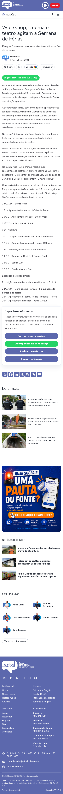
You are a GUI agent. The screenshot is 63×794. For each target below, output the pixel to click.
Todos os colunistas (15, 641)
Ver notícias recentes (31, 336)
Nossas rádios (9, 697)
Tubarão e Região (42, 701)
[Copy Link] (33, 374)
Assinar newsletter (31, 351)
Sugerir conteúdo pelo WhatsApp (21, 78)
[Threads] (27, 374)
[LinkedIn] (29, 678)
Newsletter (47, 67)
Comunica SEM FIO (53, 790)
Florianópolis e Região (44, 697)
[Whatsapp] (4, 374)
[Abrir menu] (58, 14)
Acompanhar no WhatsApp (31, 343)
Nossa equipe (9, 694)
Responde (7, 716)
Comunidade (8, 728)
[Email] (39, 374)
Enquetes (7, 720)
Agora (5, 713)
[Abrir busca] (52, 14)
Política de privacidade (11, 790)
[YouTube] (23, 678)
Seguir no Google (31, 359)
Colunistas (7, 731)
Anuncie (6, 701)
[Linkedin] (16, 374)
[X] (22, 374)
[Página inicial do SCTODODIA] (14, 5)
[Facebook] (10, 374)
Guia (4, 724)
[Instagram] (4, 678)
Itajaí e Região (40, 694)
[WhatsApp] (35, 678)
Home (5, 690)
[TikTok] (16, 678)
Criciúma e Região (42, 690)
